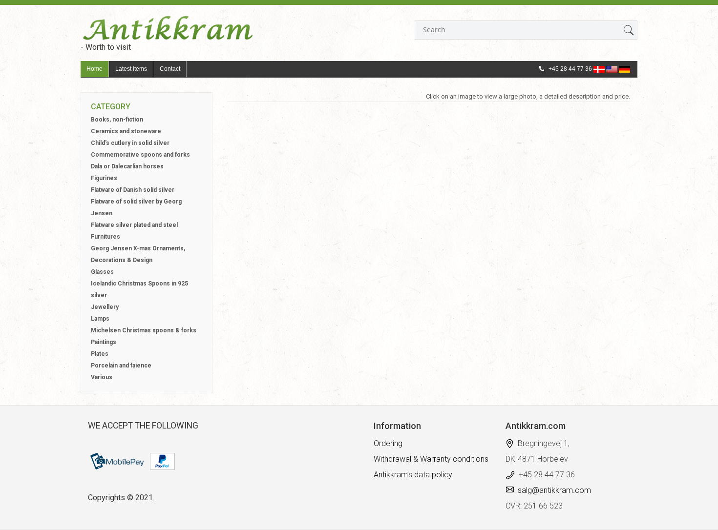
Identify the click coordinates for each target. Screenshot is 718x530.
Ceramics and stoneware (126, 131)
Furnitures (105, 236)
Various (101, 377)
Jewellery (105, 307)
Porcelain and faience (121, 365)
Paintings (103, 342)
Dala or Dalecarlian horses (127, 166)
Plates (99, 353)
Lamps (100, 318)
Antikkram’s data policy (413, 474)
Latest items (131, 68)
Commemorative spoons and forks (140, 154)
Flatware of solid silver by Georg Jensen (136, 207)
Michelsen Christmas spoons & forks (143, 330)
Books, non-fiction (117, 119)
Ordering (388, 443)
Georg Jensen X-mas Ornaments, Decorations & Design (138, 254)
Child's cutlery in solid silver (130, 143)
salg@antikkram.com (554, 490)
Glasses (102, 271)
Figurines (104, 178)
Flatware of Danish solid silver (132, 189)
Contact (170, 68)
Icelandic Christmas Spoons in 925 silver (139, 289)
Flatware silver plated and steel (134, 225)
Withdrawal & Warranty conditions (431, 459)
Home (94, 68)
